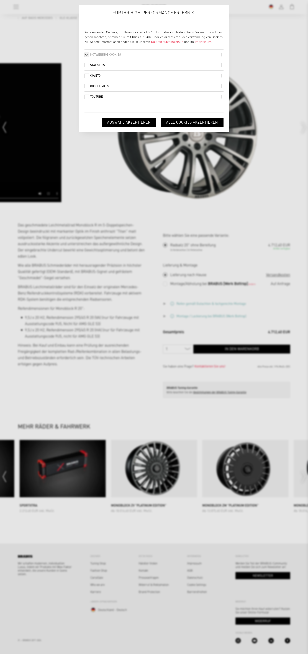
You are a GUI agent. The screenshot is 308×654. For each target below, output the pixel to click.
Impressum (203, 41)
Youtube (96, 96)
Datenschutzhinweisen (167, 41)
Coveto (95, 75)
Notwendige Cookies (105, 54)
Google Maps (99, 86)
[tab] (154, 54)
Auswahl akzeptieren (129, 122)
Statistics (97, 65)
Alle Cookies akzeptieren (192, 122)
